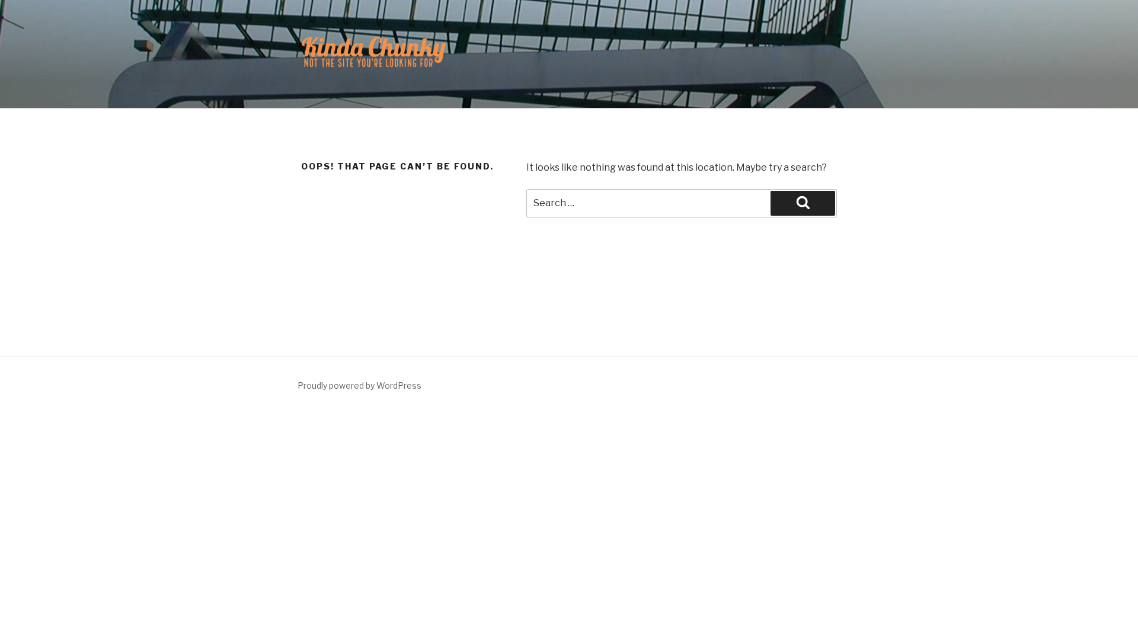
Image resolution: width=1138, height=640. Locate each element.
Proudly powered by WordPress (359, 385)
